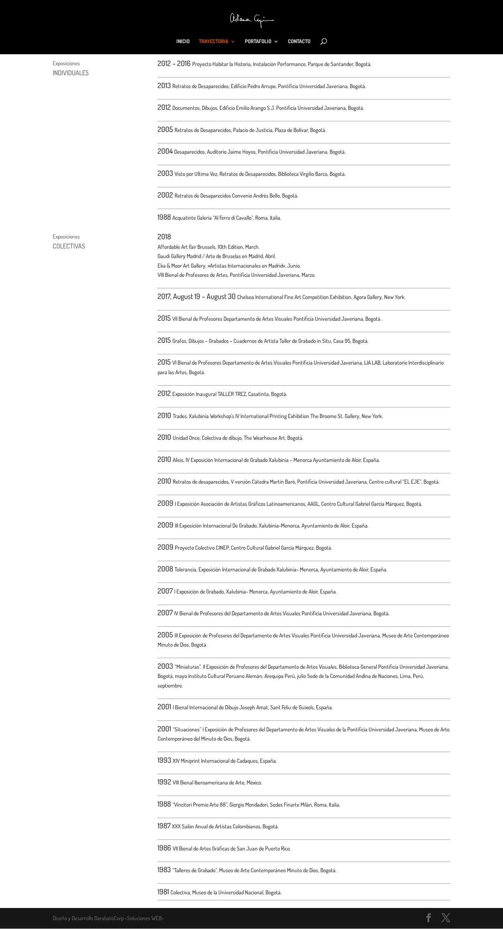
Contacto (299, 41)
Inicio (183, 41)
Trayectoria (213, 41)
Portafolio (258, 41)
